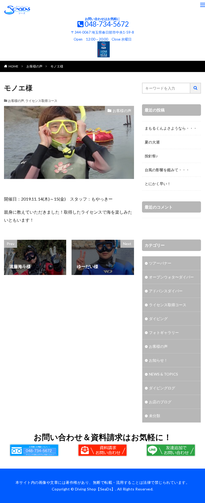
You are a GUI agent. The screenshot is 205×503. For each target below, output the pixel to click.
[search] (195, 88)
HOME (13, 66)
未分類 (154, 415)
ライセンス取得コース (41, 101)
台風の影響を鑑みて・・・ (167, 169)
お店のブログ (160, 402)
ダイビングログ (162, 388)
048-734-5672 (107, 24)
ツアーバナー (160, 263)
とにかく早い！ (158, 183)
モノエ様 (56, 66)
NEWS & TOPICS (163, 374)
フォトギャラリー (164, 332)
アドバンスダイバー (166, 291)
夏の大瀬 (152, 142)
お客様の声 (34, 66)
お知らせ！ (158, 360)
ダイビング (158, 318)
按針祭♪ (151, 156)
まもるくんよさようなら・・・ (171, 128)
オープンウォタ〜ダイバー (171, 277)
